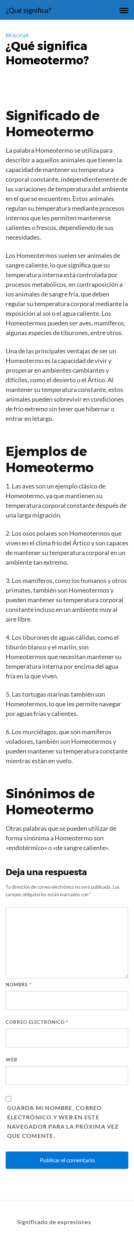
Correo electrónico (37, 1022)
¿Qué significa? (28, 10)
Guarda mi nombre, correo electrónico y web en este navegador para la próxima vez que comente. (63, 1121)
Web (11, 1059)
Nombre (18, 984)
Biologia (17, 35)
